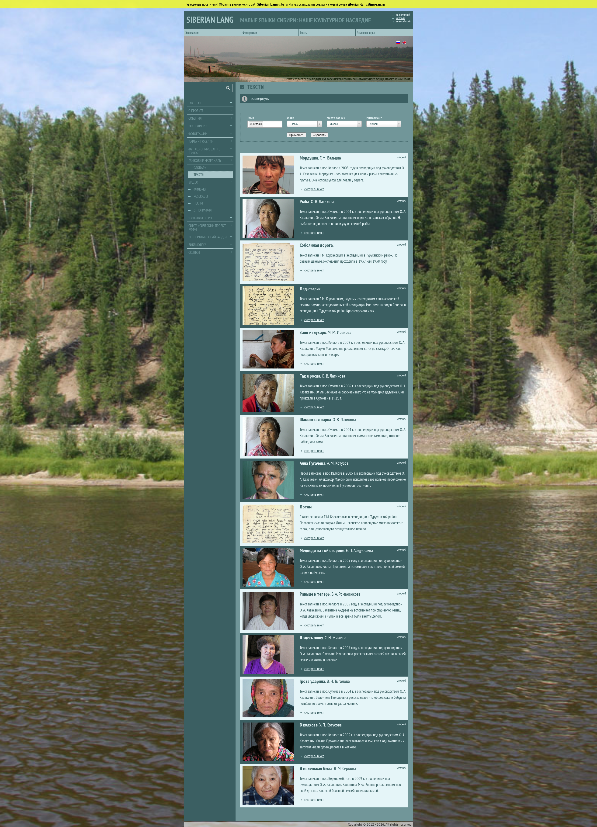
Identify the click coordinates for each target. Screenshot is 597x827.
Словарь (200, 167)
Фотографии (250, 33)
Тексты (303, 33)
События (194, 118)
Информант (374, 117)
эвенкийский (403, 21)
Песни (198, 203)
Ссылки (194, 252)
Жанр (290, 117)
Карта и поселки (200, 141)
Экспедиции (192, 33)
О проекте (196, 110)
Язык (250, 117)
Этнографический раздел (207, 237)
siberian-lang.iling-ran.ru (366, 4)
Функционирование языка (204, 151)
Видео (193, 182)
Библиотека (197, 244)
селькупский (403, 14)
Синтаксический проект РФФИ (207, 227)
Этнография (203, 210)
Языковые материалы (205, 160)
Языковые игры (366, 33)
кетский (400, 18)
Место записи (336, 117)
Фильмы (200, 189)
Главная (194, 103)
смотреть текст (314, 189)
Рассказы (201, 196)
